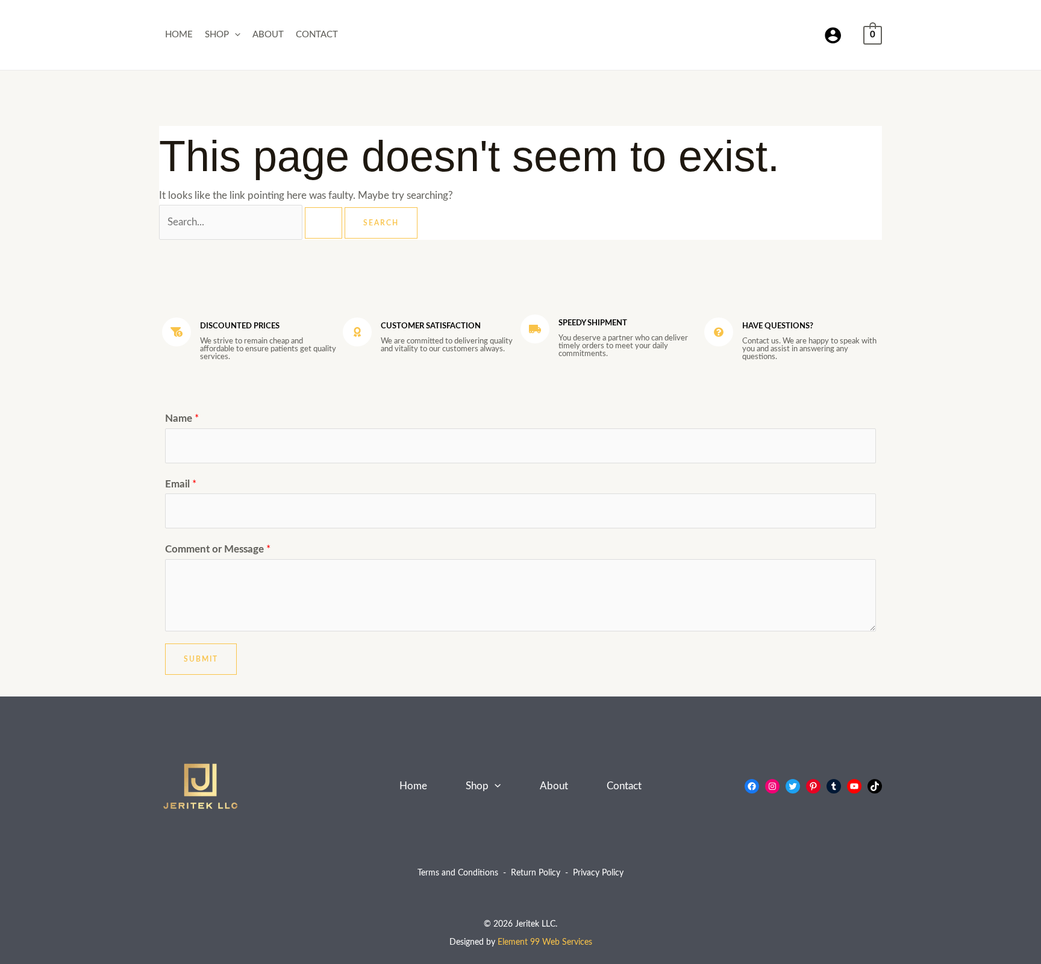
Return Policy (535, 873)
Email (180, 484)
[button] (234, 35)
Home (179, 34)
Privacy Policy (598, 873)
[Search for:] (252, 222)
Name (182, 418)
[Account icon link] (833, 35)
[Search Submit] (323, 223)
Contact (317, 34)
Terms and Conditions (457, 873)
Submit (201, 659)
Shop (217, 34)
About (268, 34)
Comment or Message (217, 549)
